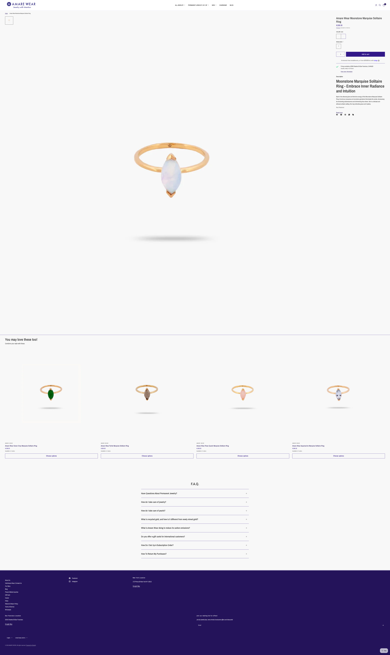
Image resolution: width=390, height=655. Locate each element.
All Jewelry (179, 5)
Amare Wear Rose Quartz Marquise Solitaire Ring (213, 446)
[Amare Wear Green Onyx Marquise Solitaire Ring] (51, 394)
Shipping (338, 28)
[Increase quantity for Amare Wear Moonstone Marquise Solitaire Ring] (343, 54)
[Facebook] (337, 114)
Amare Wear (9, 443)
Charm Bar (223, 5)
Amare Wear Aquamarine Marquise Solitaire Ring (308, 446)
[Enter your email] (383, 625)
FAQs (6, 601)
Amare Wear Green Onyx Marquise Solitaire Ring (21, 446)
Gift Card (7, 595)
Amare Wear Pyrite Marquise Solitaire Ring (115, 446)
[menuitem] (180, 5)
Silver (343, 36)
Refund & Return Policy (11, 604)
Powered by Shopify (31, 645)
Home (6, 13)
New (213, 5)
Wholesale (8, 610)
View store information (347, 72)
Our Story (7, 586)
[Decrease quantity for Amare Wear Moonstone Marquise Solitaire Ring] (337, 54)
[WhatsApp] (349, 114)
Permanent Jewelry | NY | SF (197, 5)
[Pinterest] (345, 114)
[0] (383, 5)
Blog (231, 5)
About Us (7, 580)
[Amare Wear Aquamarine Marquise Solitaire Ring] (338, 394)
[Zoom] (326, 21)
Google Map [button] (136, 586)
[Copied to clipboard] (353, 114)
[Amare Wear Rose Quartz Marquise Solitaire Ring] (243, 394)
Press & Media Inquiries (11, 592)
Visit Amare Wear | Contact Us (13, 583)
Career (7, 598)
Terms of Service (9, 607)
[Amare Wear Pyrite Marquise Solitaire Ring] (147, 394)
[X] (341, 114)
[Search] (380, 5)
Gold (338, 36)
